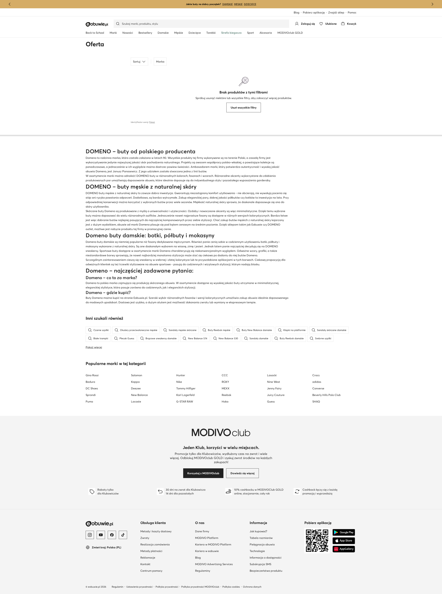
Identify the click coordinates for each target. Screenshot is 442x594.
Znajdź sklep (336, 12)
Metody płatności (166, 551)
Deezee (136, 388)
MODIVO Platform (221, 538)
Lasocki (272, 375)
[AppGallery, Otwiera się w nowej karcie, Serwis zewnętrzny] (344, 549)
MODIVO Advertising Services (221, 564)
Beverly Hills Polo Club (326, 395)
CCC (225, 375)
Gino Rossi (92, 375)
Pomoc (352, 12)
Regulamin (117, 586)
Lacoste (136, 401)
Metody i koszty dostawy (166, 531)
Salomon (136, 375)
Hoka (225, 401)
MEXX (225, 388)
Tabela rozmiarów (276, 538)
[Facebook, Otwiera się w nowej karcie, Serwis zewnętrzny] (112, 535)
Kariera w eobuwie (221, 551)
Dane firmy (219, 531)
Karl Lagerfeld (185, 395)
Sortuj (136, 61)
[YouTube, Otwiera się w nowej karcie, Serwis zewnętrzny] (101, 535)
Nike (179, 381)
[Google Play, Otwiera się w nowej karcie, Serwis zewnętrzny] (344, 532)
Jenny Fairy (274, 388)
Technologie (274, 551)
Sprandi (91, 395)
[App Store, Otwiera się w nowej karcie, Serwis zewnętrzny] (344, 540)
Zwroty (161, 538)
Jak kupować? (275, 531)
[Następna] (432, 4)
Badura (90, 381)
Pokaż (152, 122)
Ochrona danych (252, 586)
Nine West (273, 381)
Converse (318, 388)
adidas (316, 381)
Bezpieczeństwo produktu (276, 570)
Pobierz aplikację (315, 13)
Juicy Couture (276, 395)
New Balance (139, 395)
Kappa (135, 381)
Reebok (226, 395)
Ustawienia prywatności (139, 586)
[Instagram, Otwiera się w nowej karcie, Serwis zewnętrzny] (90, 535)
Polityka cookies (231, 586)
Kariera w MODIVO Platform (221, 544)
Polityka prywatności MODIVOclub (200, 586)
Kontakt (162, 564)
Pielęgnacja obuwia (276, 544)
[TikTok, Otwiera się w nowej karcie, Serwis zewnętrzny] (123, 535)
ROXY (225, 381)
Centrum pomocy (166, 570)
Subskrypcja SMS (276, 564)
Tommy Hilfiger (185, 388)
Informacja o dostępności (276, 557)
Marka (160, 61)
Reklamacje (164, 557)
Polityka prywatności (167, 586)
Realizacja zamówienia (166, 544)
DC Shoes (92, 388)
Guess (271, 401)
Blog (298, 13)
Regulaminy (219, 570)
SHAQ (316, 401)
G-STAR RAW (184, 401)
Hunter (180, 375)
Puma (89, 401)
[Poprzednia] (10, 4)
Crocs (316, 375)
